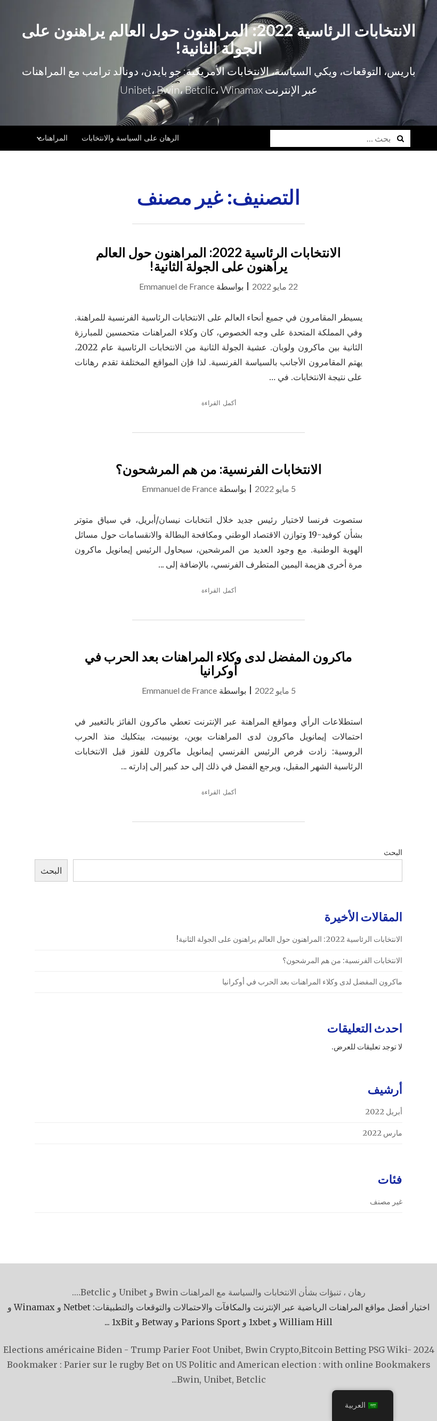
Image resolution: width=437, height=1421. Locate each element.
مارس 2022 (382, 1133)
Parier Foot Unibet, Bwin (215, 1349)
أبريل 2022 (383, 1111)
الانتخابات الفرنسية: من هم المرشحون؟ (219, 469)
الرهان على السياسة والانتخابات (130, 137)
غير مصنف (386, 1201)
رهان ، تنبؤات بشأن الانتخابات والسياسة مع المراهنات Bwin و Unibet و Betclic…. (219, 1292)
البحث (393, 852)
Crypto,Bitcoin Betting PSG (327, 1349)
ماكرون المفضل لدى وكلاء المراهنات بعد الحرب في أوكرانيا (218, 663)
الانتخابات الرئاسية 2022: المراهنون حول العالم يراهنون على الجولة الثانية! (219, 38)
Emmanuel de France (176, 286)
